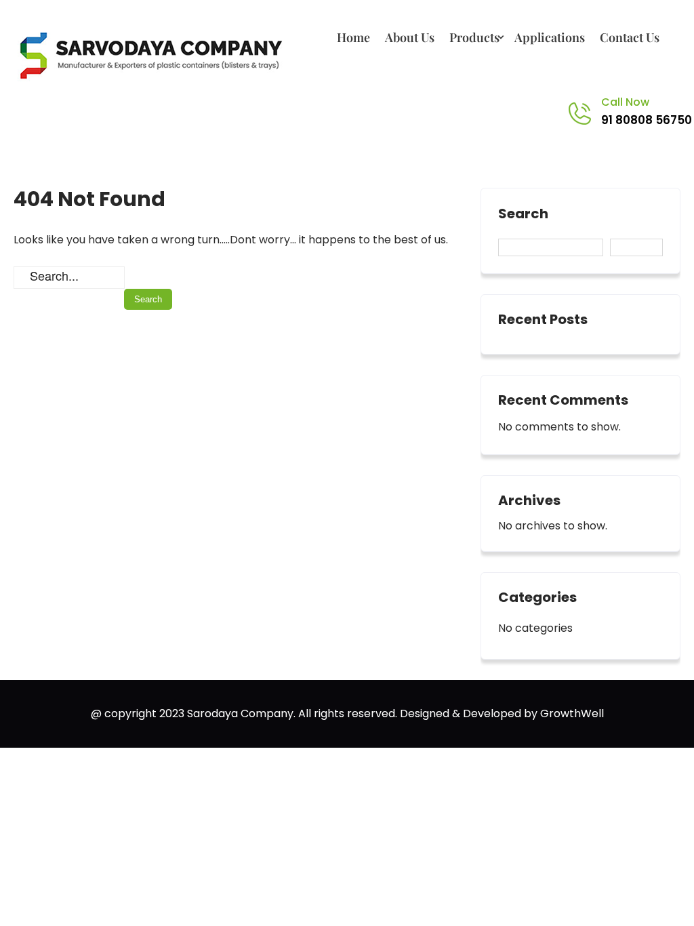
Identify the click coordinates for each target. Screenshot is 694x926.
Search (523, 214)
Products (474, 37)
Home (353, 37)
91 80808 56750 (646, 120)
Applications (549, 37)
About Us (409, 37)
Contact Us (629, 37)
